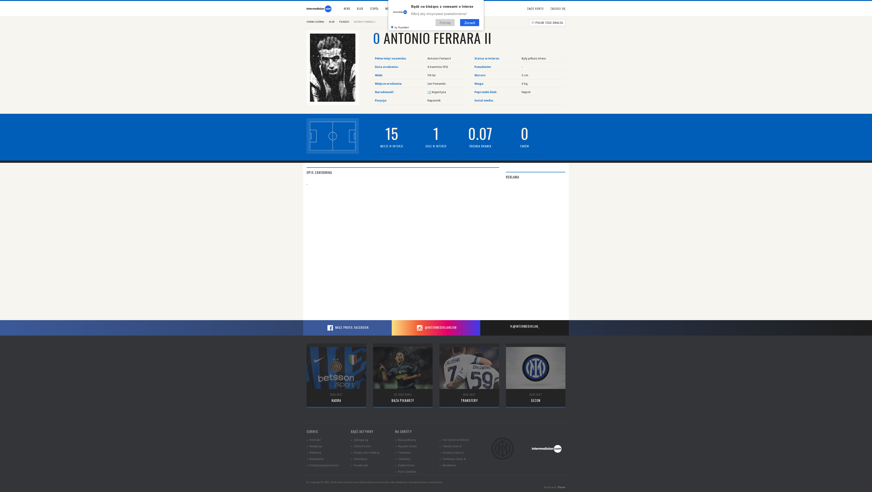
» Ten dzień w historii (454, 439)
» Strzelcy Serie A (451, 452)
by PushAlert (402, 27)
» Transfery (402, 458)
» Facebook (359, 465)
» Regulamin (315, 458)
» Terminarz (403, 452)
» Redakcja (314, 446)
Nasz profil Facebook (351, 327)
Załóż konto (535, 8)
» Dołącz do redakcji (365, 452)
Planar (561, 487)
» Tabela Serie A (450, 446)
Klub (331, 21)
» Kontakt (314, 439)
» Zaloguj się (359, 439)
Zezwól (469, 22)
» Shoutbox (359, 458)
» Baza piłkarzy (405, 439)
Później (445, 22)
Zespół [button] (374, 8)
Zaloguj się (557, 8)
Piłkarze (344, 21)
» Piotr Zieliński (405, 471)
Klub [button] (360, 8)
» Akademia (447, 465)
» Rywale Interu (406, 446)
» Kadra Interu (404, 465)
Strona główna (315, 21)
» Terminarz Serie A (452, 458)
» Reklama (314, 452)
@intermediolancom (440, 327)
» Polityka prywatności (323, 465)
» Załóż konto (361, 446)
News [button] (347, 8)
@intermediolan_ (526, 326)
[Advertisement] (536, 252)
